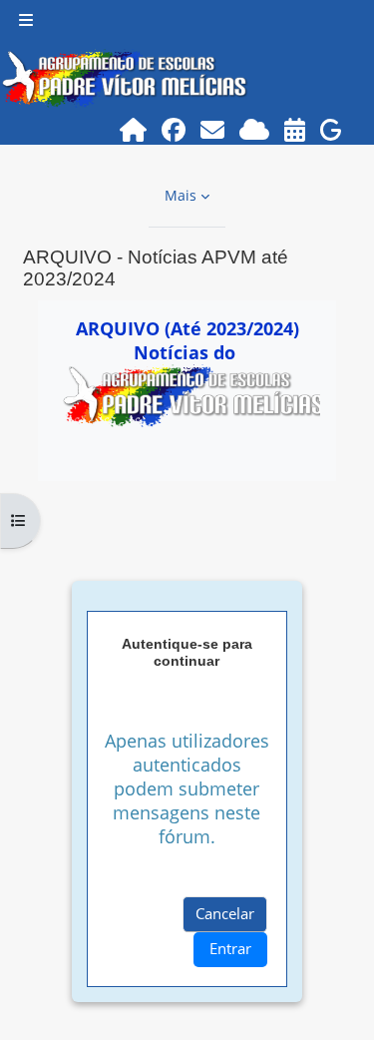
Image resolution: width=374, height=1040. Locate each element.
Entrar (230, 948)
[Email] (212, 129)
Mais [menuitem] (180, 195)
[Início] (134, 129)
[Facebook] (174, 129)
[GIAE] (331, 129)
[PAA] (295, 129)
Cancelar (224, 913)
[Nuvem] (254, 129)
